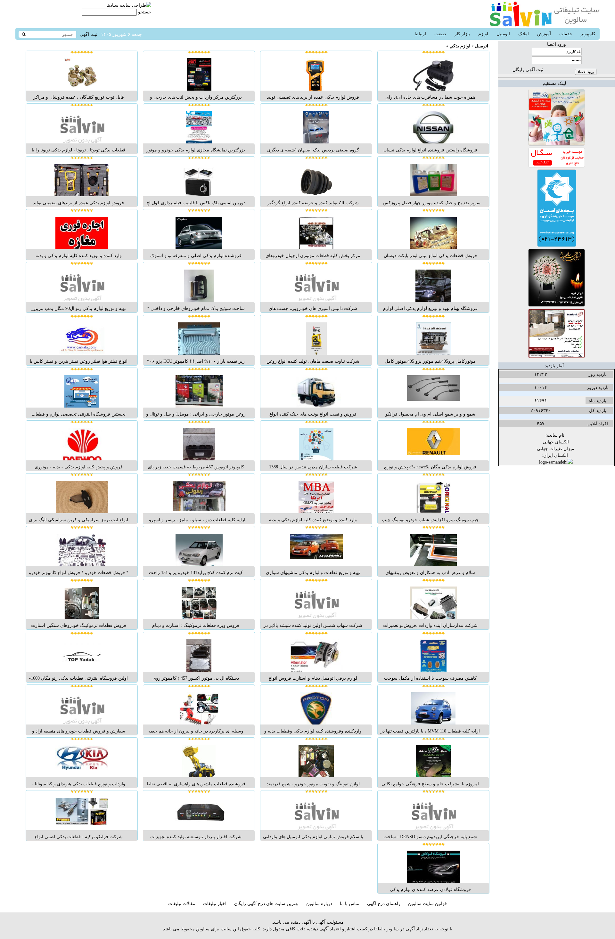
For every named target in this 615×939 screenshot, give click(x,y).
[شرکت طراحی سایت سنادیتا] (128, 5)
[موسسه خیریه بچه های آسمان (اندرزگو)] (556, 245)
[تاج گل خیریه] (556, 305)
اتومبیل (481, 46)
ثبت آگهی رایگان (527, 69)
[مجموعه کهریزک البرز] (556, 144)
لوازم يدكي (459, 46)
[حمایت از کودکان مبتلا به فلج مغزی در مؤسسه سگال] (556, 166)
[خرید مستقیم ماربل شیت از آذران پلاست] (556, 356)
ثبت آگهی (88, 34)
